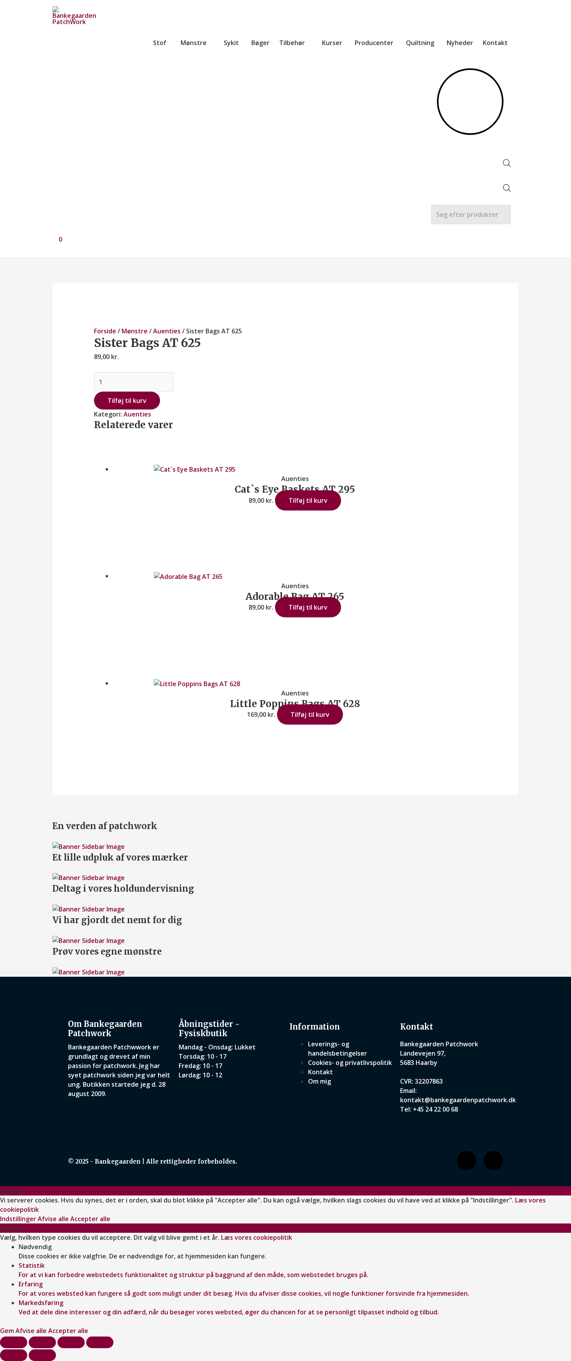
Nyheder (460, 42)
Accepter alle (90, 1219)
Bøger (260, 42)
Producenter (374, 42)
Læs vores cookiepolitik (256, 1237)
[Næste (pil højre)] (42, 1355)
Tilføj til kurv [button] (308, 500)
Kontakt (495, 42)
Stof (159, 42)
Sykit (231, 42)
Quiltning (420, 42)
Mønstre (194, 42)
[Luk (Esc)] (99, 1342)
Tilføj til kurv (127, 400)
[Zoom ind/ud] (13, 1342)
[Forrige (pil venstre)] (13, 1355)
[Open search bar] (507, 164)
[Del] (71, 1342)
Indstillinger (19, 1219)
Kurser (332, 42)
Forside (105, 331)
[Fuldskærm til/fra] (42, 1342)
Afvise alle (54, 1219)
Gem (8, 1330)
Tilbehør (292, 42)
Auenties (167, 331)
